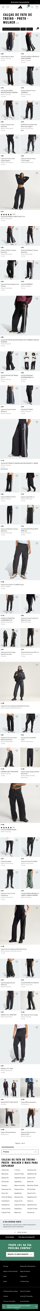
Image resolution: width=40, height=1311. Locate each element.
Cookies (5, 1296)
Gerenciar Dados (25, 1291)
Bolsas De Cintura (5, 1178)
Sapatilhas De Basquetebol (32, 1205)
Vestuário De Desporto (18, 1197)
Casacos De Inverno (31, 1178)
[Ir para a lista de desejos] (7, 7)
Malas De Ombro (17, 1213)
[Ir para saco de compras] (37, 7)
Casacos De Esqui (18, 1201)
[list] (17, 29)
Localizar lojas (24, 1281)
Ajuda (5, 1281)
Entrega (5, 1266)
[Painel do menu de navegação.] (3, 7)
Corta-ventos (6, 1209)
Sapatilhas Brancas (17, 1193)
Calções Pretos (32, 1209)
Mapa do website (25, 1271)
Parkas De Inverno (5, 1170)
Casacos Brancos (30, 1201)
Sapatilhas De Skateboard (32, 1174)
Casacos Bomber (4, 1186)
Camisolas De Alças (6, 1190)
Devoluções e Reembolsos (27, 1266)
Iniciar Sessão (9, 1237)
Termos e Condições (9, 1301)
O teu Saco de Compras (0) (27, 1237)
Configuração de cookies (10, 1291)
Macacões (5, 1174)
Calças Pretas (19, 1174)
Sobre (5, 1276)
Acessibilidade (24, 1301)
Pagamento (23, 1276)
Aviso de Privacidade (26, 1296)
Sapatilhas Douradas (17, 1182)
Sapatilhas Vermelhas (18, 1209)
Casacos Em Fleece (31, 1193)
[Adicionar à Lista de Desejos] (16, 36)
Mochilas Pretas (32, 1185)
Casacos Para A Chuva (19, 1190)
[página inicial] (20, 8)
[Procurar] (32, 7)
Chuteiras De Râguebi (31, 1170)
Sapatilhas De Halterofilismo (32, 1197)
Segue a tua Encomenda (10, 1271)
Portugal (23, 1308)
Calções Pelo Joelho (6, 1213)
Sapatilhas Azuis (20, 1178)
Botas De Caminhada (31, 1182)
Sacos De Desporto (5, 1193)
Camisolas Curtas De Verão (7, 1182)
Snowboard (5, 1201)
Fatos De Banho (7, 1197)
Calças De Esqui (19, 1205)
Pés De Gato (31, 1189)
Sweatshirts (6, 1205)
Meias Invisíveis (19, 1185)
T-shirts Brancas (17, 1170)
